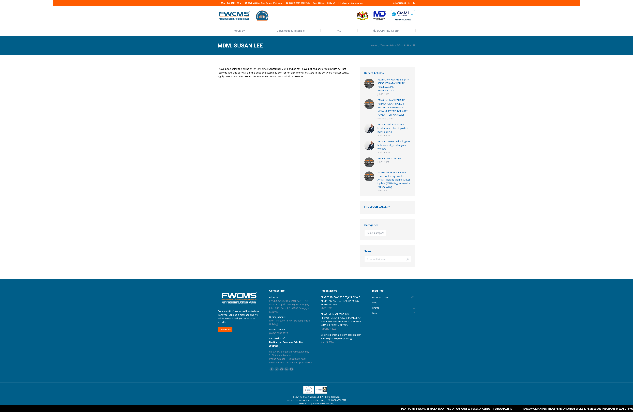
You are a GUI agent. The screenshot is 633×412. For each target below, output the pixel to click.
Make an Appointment (352, 3)
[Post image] (369, 84)
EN (327, 403)
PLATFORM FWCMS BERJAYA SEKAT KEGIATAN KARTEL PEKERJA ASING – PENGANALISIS (393, 85)
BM (332, 403)
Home (374, 45)
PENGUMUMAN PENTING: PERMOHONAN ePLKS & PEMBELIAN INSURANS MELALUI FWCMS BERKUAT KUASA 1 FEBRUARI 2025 (392, 107)
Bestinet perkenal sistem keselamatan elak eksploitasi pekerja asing (392, 128)
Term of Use (305, 403)
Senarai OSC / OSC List (389, 158)
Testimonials (387, 45)
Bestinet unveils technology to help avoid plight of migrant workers (393, 145)
